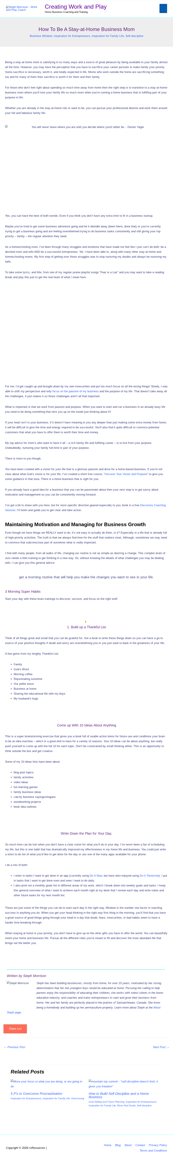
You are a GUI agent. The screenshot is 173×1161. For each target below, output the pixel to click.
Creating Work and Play (76, 6)
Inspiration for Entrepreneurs (72, 36)
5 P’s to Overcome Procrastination (36, 1093)
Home (107, 1145)
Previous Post (14, 1047)
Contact (140, 1145)
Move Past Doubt (126, 1105)
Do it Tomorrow (149, 875)
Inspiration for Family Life (108, 36)
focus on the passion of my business (75, 391)
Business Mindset (41, 36)
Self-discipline (134, 36)
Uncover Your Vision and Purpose (126, 474)
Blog (118, 1145)
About (128, 1145)
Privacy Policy (158, 1145)
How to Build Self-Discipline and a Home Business (119, 1095)
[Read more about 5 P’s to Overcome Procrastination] (47, 1083)
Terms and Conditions (153, 1150)
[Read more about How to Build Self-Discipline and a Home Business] (126, 1083)
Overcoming (77, 1098)
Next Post (161, 1047)
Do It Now (96, 875)
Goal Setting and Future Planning (106, 1101)
